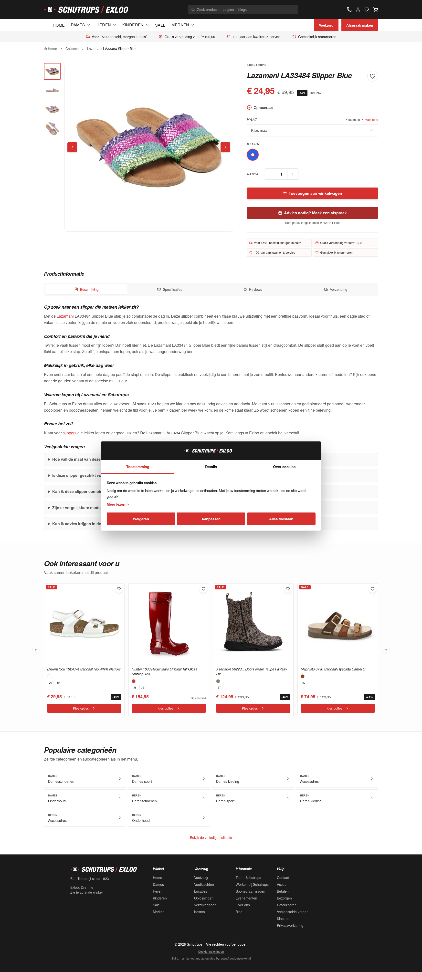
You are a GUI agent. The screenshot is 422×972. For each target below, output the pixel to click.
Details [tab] (211, 466)
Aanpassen (211, 519)
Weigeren (141, 519)
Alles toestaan (281, 519)
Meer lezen (116, 504)
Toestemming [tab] (137, 466)
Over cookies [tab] (284, 466)
